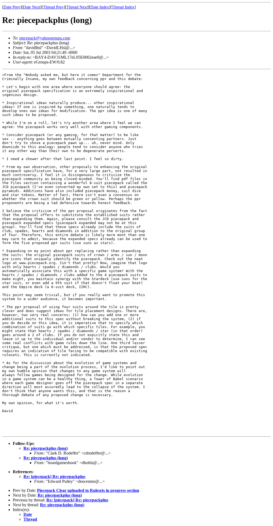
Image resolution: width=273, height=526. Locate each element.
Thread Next (77, 7)
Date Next (31, 7)
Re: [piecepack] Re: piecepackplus (54, 476)
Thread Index (123, 7)
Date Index (99, 7)
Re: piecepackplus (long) (45, 448)
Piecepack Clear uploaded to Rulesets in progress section (88, 490)
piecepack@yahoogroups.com (44, 38)
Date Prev (11, 7)
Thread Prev (53, 7)
